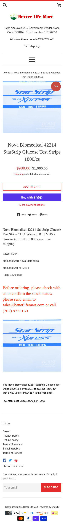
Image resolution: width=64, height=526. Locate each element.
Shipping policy (11, 448)
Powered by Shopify (49, 507)
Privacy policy (11, 435)
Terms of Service (12, 452)
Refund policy (10, 439)
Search (7, 431)
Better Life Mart (30, 507)
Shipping (19, 174)
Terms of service (12, 444)
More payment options (32, 204)
